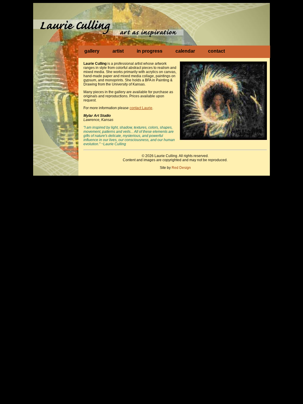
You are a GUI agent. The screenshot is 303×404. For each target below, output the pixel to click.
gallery (91, 51)
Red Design (181, 168)
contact (216, 51)
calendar (185, 51)
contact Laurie (141, 108)
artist (118, 51)
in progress (149, 51)
